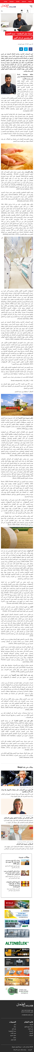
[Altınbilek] (17, 943)
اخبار (15, 1024)
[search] (2, 11)
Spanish (24, 1)
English (30, 1)
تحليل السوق (13, 1035)
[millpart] (17, 952)
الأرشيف (31, 1033)
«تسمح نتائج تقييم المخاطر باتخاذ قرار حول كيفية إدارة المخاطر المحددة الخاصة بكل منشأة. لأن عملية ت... (18, 821)
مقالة (15, 1026)
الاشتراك (31, 1031)
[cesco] (17, 933)
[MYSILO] (17, 904)
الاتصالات (31, 1035)
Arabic (17, 1)
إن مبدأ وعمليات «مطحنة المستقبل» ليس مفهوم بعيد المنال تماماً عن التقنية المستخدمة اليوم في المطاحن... (18, 848)
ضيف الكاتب (13, 1033)
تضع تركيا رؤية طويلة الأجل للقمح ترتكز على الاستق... (12, 866)
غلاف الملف (13, 1039)
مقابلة (14, 1037)
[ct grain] (17, 991)
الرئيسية (30, 1049)
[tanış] (17, 962)
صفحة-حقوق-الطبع (29, 1026)
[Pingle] (17, 914)
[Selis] (17, 971)
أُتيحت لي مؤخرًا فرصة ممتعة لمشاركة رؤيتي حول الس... (13, 889)
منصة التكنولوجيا (12, 1031)
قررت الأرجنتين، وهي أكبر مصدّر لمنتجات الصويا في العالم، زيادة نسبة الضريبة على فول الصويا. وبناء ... (17, 795)
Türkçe (5, 1)
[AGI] (17, 923)
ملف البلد (14, 1029)
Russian (12, 1)
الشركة (31, 1024)
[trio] (17, 981)
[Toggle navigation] (31, 6)
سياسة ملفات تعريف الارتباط (19, 1049)
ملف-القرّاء (30, 1029)
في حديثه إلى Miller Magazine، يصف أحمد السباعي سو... (12, 877)
